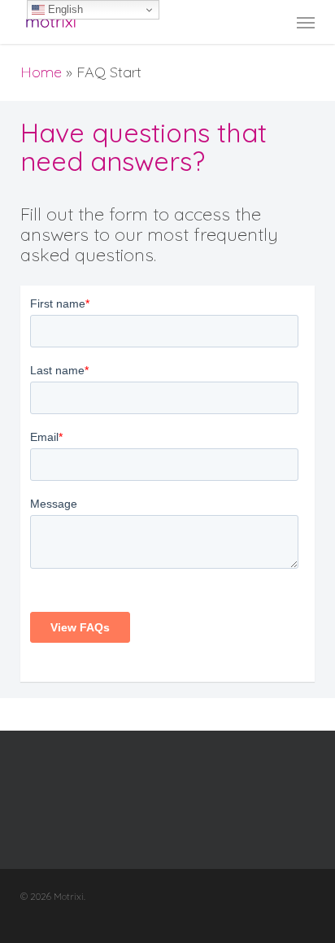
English (64, 9)
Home (41, 72)
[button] (306, 22)
